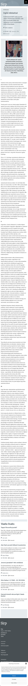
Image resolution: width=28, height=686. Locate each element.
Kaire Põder (5, 555)
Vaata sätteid (14, 682)
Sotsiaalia (6, 9)
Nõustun (14, 675)
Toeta (2, 636)
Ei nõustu (14, 679)
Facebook (3, 634)
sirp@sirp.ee (4, 632)
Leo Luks (4, 538)
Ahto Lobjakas (9, 28)
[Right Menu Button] (26, 2)
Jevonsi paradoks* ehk (12, 563)
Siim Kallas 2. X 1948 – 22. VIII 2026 (13, 580)
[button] (26, 663)
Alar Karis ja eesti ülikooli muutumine (13, 545)
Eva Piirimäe (5, 605)
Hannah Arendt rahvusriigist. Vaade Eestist (12, 595)
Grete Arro (5, 573)
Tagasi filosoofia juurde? (9, 528)
